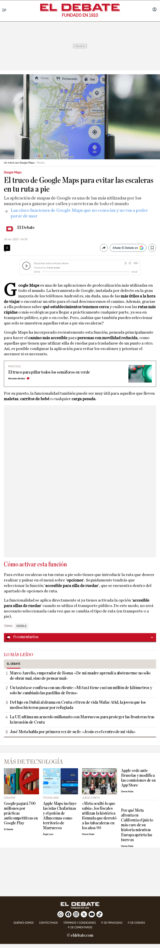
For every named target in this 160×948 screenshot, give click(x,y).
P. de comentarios (80, 927)
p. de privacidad (111, 922)
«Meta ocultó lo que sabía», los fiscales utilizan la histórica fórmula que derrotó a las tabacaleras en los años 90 (99, 815)
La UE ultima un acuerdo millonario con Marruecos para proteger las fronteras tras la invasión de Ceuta (82, 720)
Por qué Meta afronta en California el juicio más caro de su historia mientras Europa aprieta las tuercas (137, 825)
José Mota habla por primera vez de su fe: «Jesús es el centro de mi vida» (72, 731)
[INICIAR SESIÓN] (154, 9)
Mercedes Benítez (16, 378)
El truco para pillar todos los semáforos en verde (49, 372)
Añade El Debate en (125, 248)
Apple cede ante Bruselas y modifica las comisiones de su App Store (138, 778)
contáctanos (48, 922)
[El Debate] (80, 7)
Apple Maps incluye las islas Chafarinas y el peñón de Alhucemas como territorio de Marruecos (59, 815)
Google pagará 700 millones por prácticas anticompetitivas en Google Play (21, 813)
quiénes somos (23, 922)
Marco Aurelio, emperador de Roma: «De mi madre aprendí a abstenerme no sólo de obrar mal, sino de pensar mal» (80, 676)
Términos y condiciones (79, 922)
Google (21, 626)
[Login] (154, 9)
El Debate (26, 227)
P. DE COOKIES (136, 922)
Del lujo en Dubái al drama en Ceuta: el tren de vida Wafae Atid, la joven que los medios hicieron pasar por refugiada (78, 705)
